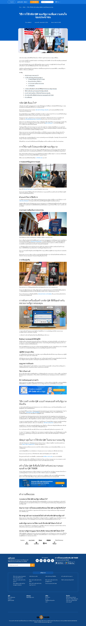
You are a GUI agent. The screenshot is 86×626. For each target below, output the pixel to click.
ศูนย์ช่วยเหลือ (11, 600)
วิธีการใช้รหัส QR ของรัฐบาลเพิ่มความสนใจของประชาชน (40, 7)
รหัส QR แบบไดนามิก (48, 422)
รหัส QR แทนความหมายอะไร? (32, 75)
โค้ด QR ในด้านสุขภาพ (29, 189)
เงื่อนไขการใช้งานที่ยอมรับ (72, 599)
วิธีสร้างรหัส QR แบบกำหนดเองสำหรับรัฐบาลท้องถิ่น (36, 91)
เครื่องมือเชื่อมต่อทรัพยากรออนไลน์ (33, 119)
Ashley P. (29, 22)
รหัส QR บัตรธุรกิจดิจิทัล (50, 576)
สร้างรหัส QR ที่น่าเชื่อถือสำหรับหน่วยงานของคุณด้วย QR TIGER (39, 95)
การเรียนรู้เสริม (31, 85)
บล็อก (24, 7)
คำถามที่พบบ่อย (28, 97)
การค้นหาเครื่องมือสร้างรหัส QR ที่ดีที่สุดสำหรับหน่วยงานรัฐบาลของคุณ (41, 88)
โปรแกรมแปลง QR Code (51, 583)
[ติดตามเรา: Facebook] (48, 560)
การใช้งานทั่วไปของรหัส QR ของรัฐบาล (34, 77)
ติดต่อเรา (10, 599)
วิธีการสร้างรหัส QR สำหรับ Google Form (51, 580)
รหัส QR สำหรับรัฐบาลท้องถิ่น (42, 110)
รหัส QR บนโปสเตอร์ (24, 201)
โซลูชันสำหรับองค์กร (50, 600)
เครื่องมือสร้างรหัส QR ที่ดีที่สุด (33, 412)
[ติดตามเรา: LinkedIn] (37, 560)
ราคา (46, 602)
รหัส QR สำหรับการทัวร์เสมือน (45, 294)
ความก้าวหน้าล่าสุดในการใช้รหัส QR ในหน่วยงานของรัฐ (37, 93)
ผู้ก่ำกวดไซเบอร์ (49, 123)
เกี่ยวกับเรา (47, 597)
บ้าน (20, 7)
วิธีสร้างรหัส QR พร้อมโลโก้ (67, 580)
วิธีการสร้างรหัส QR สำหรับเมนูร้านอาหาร (35, 584)
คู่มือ (9, 596)
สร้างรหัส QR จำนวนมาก (67, 576)
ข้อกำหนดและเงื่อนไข (71, 597)
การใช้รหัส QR (39, 158)
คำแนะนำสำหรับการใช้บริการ (34, 81)
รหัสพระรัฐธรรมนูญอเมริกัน (28, 444)
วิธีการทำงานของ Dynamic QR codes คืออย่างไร (19, 577)
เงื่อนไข (68, 596)
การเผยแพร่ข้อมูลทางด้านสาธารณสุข (36, 79)
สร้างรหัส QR (35, 2)
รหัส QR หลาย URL (33, 576)
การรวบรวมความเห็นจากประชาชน (36, 83)
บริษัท (46, 596)
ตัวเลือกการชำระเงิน (48, 456)
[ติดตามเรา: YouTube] (41, 560)
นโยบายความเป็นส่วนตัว (71, 600)
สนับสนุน (28, 596)
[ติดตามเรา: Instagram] (44, 560)
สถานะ (46, 599)
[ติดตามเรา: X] (52, 560)
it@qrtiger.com (30, 597)
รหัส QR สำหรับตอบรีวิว (36, 241)
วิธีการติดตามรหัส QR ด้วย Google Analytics (19, 584)
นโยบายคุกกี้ (69, 602)
